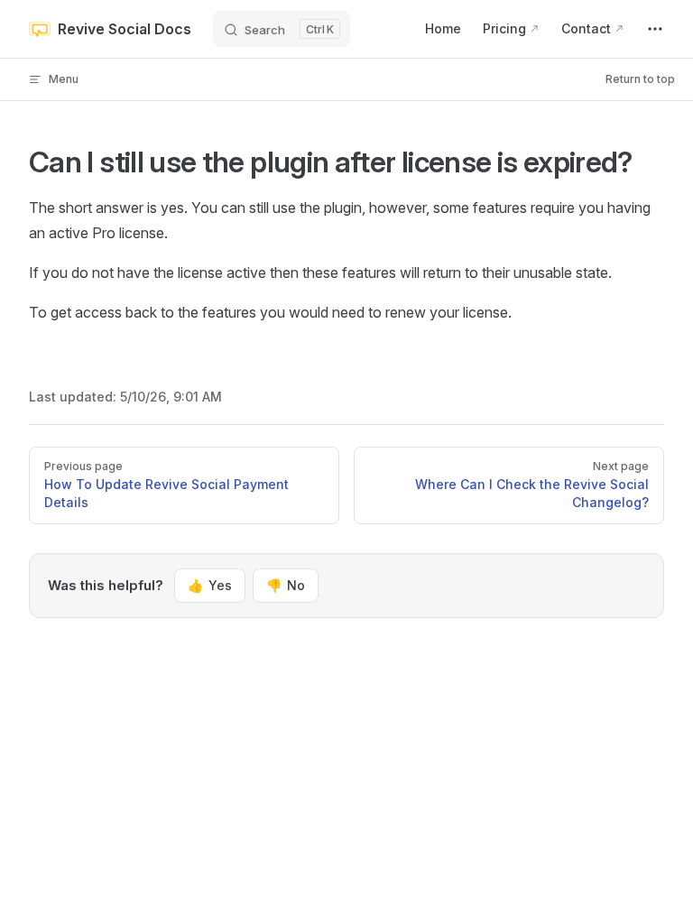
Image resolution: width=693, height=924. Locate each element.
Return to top (640, 79)
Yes (210, 585)
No (285, 585)
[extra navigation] (655, 29)
